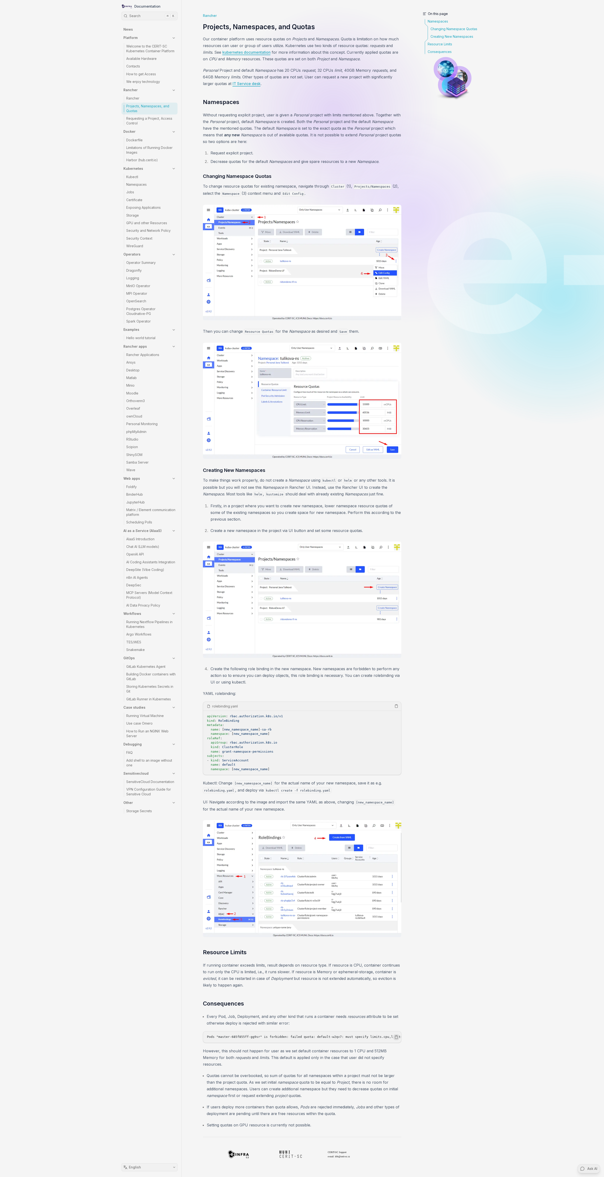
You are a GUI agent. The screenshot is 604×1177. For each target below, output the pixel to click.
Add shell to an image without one (149, 762)
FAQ (129, 753)
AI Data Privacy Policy (143, 605)
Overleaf (133, 409)
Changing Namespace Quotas (237, 176)
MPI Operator (136, 293)
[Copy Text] (396, 706)
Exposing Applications (143, 208)
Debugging (132, 744)
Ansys (131, 363)
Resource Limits (225, 952)
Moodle (132, 393)
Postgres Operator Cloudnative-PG (140, 311)
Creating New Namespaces (234, 470)
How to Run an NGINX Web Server (147, 733)
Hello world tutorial (140, 338)
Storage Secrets (139, 811)
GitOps (129, 658)
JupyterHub (135, 502)
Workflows (132, 614)
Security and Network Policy (148, 231)
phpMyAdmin (136, 432)
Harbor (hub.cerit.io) (142, 160)
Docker (129, 132)
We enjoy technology (143, 82)
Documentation (147, 6)
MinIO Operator (138, 286)
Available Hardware (141, 59)
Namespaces (136, 184)
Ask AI (592, 1169)
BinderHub (134, 495)
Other (128, 803)
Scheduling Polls (139, 522)
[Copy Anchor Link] (243, 102)
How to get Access (141, 74)
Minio (130, 386)
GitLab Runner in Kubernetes (148, 699)
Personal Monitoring (142, 424)
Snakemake (135, 650)
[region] (302, 743)
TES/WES (133, 642)
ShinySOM (134, 455)
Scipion (132, 447)
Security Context (139, 238)
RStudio (132, 439)
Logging (132, 278)
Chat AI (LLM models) (142, 547)
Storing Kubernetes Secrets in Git (149, 689)
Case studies (134, 707)
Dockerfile (134, 140)
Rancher (130, 90)
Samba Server (137, 462)
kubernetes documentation (246, 52)
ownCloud (134, 416)
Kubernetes (133, 168)
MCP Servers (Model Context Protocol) (149, 595)
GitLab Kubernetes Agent (145, 666)
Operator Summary (141, 263)
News (128, 30)
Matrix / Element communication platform (150, 512)
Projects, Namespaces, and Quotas (147, 108)
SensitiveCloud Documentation (150, 782)
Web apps (131, 478)
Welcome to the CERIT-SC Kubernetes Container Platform (150, 48)
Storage (132, 215)
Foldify (131, 487)
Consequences (223, 1003)
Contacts (133, 66)
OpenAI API (135, 554)
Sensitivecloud (136, 773)
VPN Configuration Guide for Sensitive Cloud (148, 792)
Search (151, 16)
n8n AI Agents (137, 577)
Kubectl (132, 177)
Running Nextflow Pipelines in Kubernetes (149, 624)
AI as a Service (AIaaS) (142, 531)
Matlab (131, 378)
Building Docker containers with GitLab (151, 676)
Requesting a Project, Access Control (149, 121)
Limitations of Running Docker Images (149, 150)
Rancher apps (135, 346)
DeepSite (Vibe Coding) (145, 570)
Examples (131, 330)
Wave (130, 470)
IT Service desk (247, 83)
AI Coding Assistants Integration (150, 562)
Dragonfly (134, 270)
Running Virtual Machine (145, 716)
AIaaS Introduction (140, 539)
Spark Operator (138, 321)
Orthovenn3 (135, 401)
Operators (131, 254)
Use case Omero (139, 723)
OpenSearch (136, 301)
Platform (130, 38)
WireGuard (134, 246)
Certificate (134, 200)
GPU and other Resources (146, 223)
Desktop (133, 370)
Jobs (130, 192)
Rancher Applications (142, 355)
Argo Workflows (138, 634)
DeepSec (133, 585)
